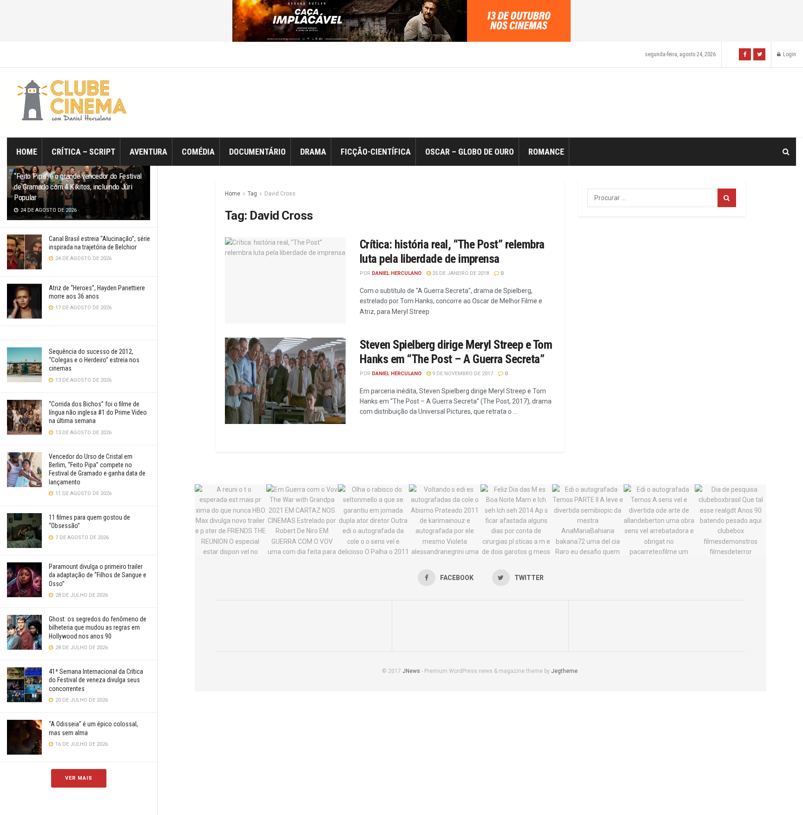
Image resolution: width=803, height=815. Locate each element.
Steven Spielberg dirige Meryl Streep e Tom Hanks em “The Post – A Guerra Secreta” (456, 352)
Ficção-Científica (376, 151)
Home (26, 151)
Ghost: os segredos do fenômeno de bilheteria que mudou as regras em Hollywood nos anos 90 (97, 627)
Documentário (257, 151)
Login (789, 54)
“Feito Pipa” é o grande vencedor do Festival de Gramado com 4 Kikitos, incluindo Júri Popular (78, 186)
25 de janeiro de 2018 (460, 273)
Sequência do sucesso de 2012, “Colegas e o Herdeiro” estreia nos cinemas (94, 360)
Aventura (148, 151)
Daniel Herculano (396, 273)
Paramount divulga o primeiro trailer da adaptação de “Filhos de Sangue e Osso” (97, 575)
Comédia (198, 151)
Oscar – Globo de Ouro (469, 151)
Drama (313, 151)
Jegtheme (564, 671)
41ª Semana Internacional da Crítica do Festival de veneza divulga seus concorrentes (96, 680)
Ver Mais (78, 778)
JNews (411, 671)
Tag (252, 193)
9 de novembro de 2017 (462, 374)
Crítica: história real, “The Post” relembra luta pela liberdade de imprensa (452, 251)
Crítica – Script (83, 151)
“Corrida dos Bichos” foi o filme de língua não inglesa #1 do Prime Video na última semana (98, 412)
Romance (546, 151)
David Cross (280, 193)
